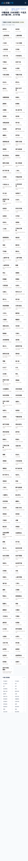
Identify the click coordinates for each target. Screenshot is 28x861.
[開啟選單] (25, 2)
